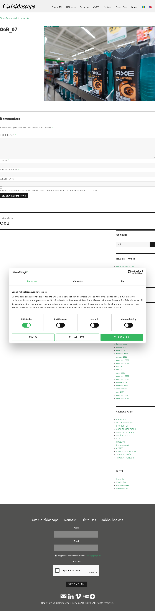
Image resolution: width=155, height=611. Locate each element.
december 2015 (122, 395)
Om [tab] (122, 281)
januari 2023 (121, 357)
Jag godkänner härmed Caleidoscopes (79, 556)
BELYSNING (121, 419)
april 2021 (120, 373)
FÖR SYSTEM (122, 426)
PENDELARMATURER (126, 451)
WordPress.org (122, 488)
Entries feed (121, 482)
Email (76, 541)
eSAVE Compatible (124, 423)
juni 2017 (120, 392)
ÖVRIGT (119, 448)
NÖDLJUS (120, 442)
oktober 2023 (121, 347)
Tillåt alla (121, 337)
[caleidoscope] (19, 7)
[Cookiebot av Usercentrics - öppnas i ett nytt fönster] (130, 272)
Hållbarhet (71, 7)
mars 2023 (120, 350)
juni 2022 (120, 366)
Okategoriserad (122, 445)
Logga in (120, 479)
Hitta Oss (88, 520)
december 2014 (122, 398)
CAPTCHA (76, 561)
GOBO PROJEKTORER (126, 429)
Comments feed (122, 485)
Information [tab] (77, 281)
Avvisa (33, 337)
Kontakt (134, 7)
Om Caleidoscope (45, 520)
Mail (63, 596)
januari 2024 (121, 344)
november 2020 (122, 379)
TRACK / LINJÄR (124, 454)
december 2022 (122, 360)
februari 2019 (122, 385)
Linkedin (71, 596)
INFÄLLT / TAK (123, 435)
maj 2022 (120, 369)
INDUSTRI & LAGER (125, 432)
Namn (4, 160)
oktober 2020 (121, 382)
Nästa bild (25, 18)
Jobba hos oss (112, 520)
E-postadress (10, 169)
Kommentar (8, 135)
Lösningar (107, 7)
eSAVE (96, 7)
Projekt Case (121, 7)
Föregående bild (8, 18)
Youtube (86, 596)
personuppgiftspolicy (93, 556)
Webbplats (7, 179)
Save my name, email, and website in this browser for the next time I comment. (49, 190)
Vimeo (78, 596)
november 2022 (122, 363)
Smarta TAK (57, 7)
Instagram (92, 596)
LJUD (118, 439)
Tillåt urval (77, 337)
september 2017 (123, 389)
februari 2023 (122, 354)
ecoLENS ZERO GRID (125, 266)
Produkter (84, 7)
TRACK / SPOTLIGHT (125, 458)
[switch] (60, 325)
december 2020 (122, 376)
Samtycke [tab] (32, 281)
